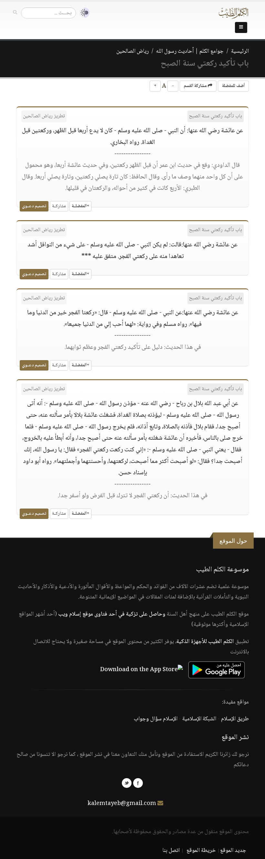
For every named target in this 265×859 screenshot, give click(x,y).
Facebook (138, 783)
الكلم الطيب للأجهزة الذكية (205, 642)
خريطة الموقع (201, 850)
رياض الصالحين (132, 51)
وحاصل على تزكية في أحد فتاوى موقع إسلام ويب (111, 614)
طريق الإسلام (235, 719)
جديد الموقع (233, 850)
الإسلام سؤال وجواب (155, 719)
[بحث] (15, 12)
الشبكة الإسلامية (199, 719)
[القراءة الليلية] (83, 12)
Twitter (127, 783)
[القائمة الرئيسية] (241, 27)
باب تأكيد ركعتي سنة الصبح (215, 116)
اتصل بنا (171, 850)
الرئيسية (240, 51)
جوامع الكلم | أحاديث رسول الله (190, 51)
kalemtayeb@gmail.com (122, 804)
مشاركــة (59, 206)
